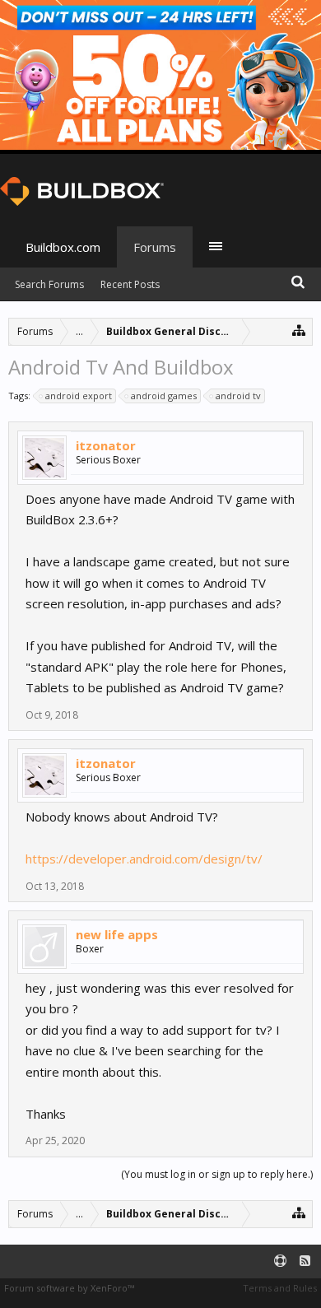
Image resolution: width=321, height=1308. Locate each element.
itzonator (106, 445)
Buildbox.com (63, 247)
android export (78, 395)
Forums (154, 247)
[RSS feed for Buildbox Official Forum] (305, 1261)
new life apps (117, 934)
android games (164, 395)
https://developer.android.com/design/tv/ (144, 858)
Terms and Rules (280, 1288)
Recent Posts (130, 284)
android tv (238, 395)
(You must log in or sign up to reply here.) (217, 1174)
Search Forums (49, 284)
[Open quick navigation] (299, 329)
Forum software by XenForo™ (69, 1288)
